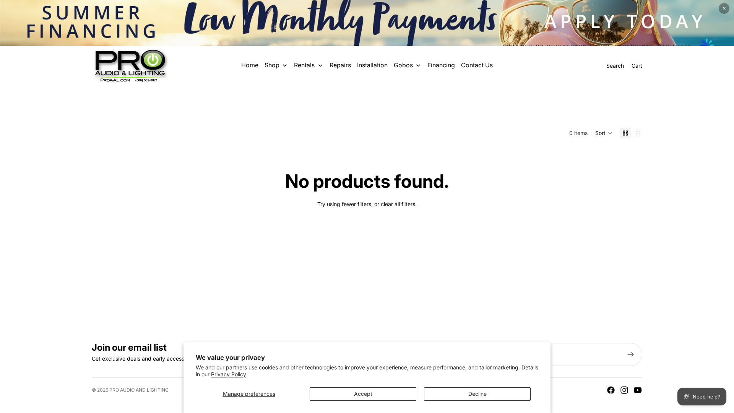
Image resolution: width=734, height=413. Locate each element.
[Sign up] (631, 354)
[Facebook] (610, 390)
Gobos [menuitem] (403, 65)
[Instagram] (624, 390)
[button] (603, 133)
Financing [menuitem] (441, 65)
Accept (363, 393)
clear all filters (398, 204)
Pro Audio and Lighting (139, 390)
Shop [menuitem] (272, 65)
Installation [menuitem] (372, 65)
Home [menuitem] (249, 65)
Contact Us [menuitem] (477, 65)
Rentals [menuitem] (304, 65)
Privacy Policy (228, 374)
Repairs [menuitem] (340, 65)
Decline (477, 393)
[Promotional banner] (367, 23)
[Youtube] (637, 390)
